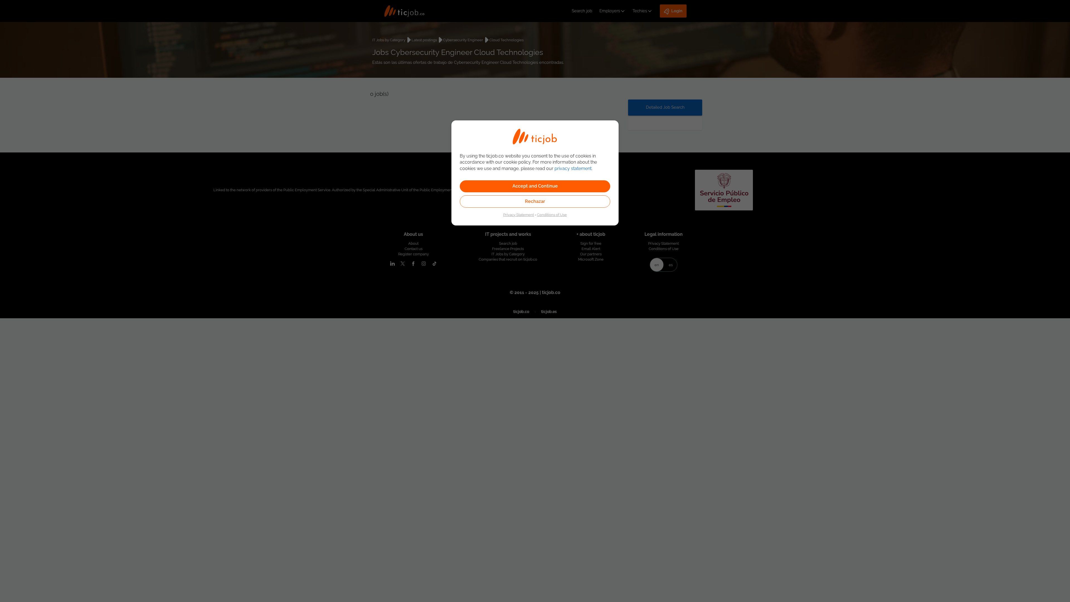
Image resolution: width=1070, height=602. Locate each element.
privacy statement (573, 168)
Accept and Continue (535, 186)
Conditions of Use (552, 214)
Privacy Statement (518, 214)
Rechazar (535, 201)
